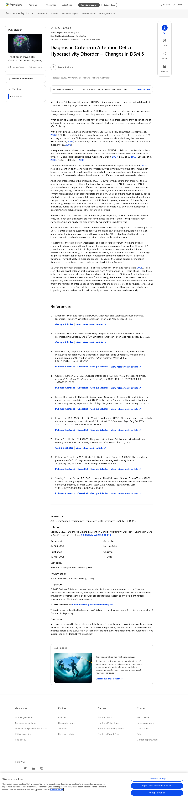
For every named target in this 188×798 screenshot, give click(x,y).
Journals (62, 728)
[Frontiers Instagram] (41, 768)
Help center (143, 717)
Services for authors (25, 723)
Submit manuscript (89, 5)
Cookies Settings (157, 778)
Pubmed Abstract (65, 366)
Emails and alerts (145, 723)
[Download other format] (168, 32)
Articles (54, 13)
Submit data (109, 5)
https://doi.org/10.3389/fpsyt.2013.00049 (82, 39)
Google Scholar (64, 324)
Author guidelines (24, 717)
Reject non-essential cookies (157, 785)
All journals (51, 5)
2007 (53, 135)
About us (33, 5)
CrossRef (82, 366)
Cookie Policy (56, 790)
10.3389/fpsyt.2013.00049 (96, 535)
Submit (140, 734)
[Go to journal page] (25, 43)
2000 (53, 160)
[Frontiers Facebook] (17, 768)
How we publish (66, 734)
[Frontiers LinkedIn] (33, 768)
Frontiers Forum (106, 717)
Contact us (143, 728)
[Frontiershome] (14, 5)
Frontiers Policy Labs (108, 723)
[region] (94, 785)
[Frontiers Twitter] (25, 768)
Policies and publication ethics (31, 728)
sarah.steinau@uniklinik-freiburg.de (92, 604)
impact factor (16, 67)
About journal (105, 13)
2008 (81, 160)
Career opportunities (147, 739)
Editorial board (88, 13)
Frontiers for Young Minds (111, 728)
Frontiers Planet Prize (109, 734)
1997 (115, 157)
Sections (40, 13)
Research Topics (70, 13)
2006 (68, 144)
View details (143, 89)
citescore (35, 67)
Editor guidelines (23, 734)
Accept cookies (157, 792)
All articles (67, 5)
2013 (139, 267)
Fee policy (20, 739)
